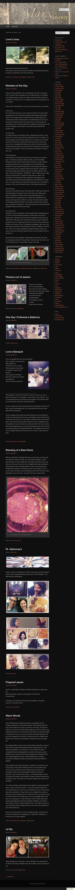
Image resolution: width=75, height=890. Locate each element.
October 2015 (59, 194)
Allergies (57, 261)
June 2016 (58, 183)
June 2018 (58, 163)
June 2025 (58, 92)
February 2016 (59, 186)
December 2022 (59, 123)
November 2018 (59, 157)
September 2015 (59, 196)
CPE (12, 673)
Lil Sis (9, 829)
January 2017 (59, 175)
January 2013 (59, 246)
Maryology (58, 291)
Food (56, 272)
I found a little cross (61, 42)
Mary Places (58, 290)
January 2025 (59, 101)
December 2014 (59, 211)
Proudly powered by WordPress (37, 883)
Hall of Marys (59, 276)
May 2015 (57, 204)
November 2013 (59, 227)
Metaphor (16, 77)
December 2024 (59, 103)
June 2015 (58, 202)
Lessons (57, 284)
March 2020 (58, 144)
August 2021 (58, 127)
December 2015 (59, 190)
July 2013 (58, 235)
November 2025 (59, 88)
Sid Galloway (59, 58)
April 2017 (58, 173)
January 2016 (59, 188)
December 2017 (59, 169)
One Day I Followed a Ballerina (23, 317)
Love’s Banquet (14, 351)
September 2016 (59, 179)
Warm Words (13, 715)
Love (12, 77)
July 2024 (58, 107)
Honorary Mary (59, 278)
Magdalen (58, 288)
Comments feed (59, 317)
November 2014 (59, 213)
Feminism (58, 270)
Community (14, 441)
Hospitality (58, 40)
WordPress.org (59, 319)
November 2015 (59, 192)
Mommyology (25, 268)
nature (33, 77)
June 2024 (58, 109)
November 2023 (59, 113)
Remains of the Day (17, 85)
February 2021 (59, 130)
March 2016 (58, 184)
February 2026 (59, 86)
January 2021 (59, 132)
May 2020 (57, 140)
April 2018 (58, 165)
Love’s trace (12, 39)
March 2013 (58, 242)
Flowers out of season (18, 277)
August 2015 (58, 198)
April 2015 (58, 206)
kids (42, 268)
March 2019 (58, 152)
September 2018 (59, 161)
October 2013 (59, 229)
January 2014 (59, 223)
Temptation (58, 44)
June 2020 (58, 138)
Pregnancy (58, 297)
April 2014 (58, 219)
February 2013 (59, 244)
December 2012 (59, 248)
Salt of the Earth (59, 46)
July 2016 (58, 181)
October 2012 (59, 252)
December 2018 (59, 156)
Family (12, 268)
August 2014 (58, 215)
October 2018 (59, 159)
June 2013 (58, 236)
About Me (14, 26)
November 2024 (59, 105)
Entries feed (58, 315)
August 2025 (58, 90)
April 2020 (58, 142)
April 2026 (58, 84)
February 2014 (59, 221)
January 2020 (59, 146)
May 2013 (57, 238)
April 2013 (58, 240)
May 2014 (57, 217)
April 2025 (58, 96)
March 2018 (58, 167)
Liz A (56, 62)
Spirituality (21, 308)
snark (30, 268)
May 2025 (57, 94)
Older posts (9, 876)
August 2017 (58, 171)
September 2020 (59, 134)
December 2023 (59, 111)
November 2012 (59, 250)
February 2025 (59, 100)
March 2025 (58, 98)
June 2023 (58, 119)
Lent (56, 282)
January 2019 (59, 154)
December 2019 (59, 148)
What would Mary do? (61, 307)
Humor (16, 268)
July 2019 (58, 150)
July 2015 (58, 200)
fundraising (58, 274)
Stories (57, 303)
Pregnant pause (14, 682)
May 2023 (57, 121)
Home (7, 26)
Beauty (12, 308)
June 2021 (58, 128)
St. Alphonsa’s (14, 549)
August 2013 (58, 233)
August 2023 (58, 117)
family (39, 268)
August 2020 (58, 136)
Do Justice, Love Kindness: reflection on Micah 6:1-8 (61, 49)
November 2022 (59, 125)
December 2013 (59, 225)
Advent (57, 259)
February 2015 (59, 209)
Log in (57, 314)
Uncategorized (23, 77)
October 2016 (59, 177)
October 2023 (59, 115)
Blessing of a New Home (19, 450)
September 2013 (59, 231)
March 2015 (58, 208)
